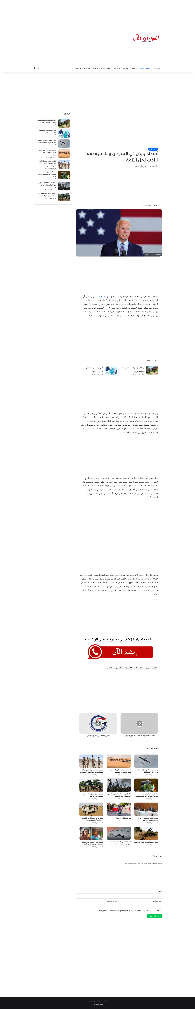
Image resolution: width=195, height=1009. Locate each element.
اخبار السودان (145, 69)
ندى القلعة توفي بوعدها (123, 818)
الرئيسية (157, 69)
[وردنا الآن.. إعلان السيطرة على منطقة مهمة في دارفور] (152, 370)
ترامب (109, 668)
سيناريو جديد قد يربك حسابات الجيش (146, 842)
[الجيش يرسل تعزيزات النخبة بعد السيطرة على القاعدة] (91, 785)
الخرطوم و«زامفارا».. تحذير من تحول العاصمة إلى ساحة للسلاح (46, 185)
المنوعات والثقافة (83, 69)
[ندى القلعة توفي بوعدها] (119, 809)
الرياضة (117, 69)
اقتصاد (134, 69)
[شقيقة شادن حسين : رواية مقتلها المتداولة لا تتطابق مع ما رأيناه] (91, 833)
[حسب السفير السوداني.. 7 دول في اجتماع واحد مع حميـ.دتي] (146, 809)
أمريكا (138, 668)
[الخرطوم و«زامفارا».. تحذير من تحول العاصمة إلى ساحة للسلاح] (119, 785)
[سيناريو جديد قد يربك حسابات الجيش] (146, 833)
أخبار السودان (151, 668)
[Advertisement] (97, 14)
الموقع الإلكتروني (112, 901)
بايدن (118, 668)
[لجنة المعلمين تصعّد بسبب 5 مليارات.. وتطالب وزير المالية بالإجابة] (146, 785)
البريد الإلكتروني (157, 901)
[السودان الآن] (146, 38)
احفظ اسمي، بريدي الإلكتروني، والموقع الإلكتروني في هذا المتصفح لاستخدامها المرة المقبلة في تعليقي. (128, 911)
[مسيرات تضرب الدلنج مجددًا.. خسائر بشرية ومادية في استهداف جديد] (119, 833)
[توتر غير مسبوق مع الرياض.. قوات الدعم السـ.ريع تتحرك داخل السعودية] (91, 761)
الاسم (160, 891)
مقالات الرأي (106, 69)
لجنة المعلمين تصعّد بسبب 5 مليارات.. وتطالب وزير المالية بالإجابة (46, 174)
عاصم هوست (95, 1005)
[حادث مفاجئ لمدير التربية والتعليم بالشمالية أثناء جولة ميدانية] (91, 809)
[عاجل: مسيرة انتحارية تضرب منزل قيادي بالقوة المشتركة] (146, 761)
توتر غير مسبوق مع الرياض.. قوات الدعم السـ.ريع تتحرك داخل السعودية (47, 163)
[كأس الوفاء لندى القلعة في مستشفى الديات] (111, 370)
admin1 (156, 205)
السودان (102, 297)
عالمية (125, 69)
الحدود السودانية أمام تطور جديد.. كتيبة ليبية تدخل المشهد (47, 153)
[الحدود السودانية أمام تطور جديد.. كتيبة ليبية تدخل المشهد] (119, 761)
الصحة (95, 69)
